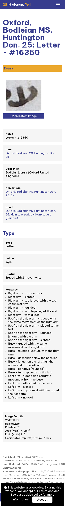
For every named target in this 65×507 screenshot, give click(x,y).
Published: (9, 457)
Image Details (14, 416)
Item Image (13, 188)
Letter (10, 258)
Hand (9, 207)
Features (12, 289)
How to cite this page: (16, 471)
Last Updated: (11, 464)
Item (9, 149)
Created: (8, 460)
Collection (12, 168)
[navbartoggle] (58, 4)
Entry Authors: (12, 467)
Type (9, 242)
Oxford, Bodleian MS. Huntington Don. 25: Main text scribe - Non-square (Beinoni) (31, 214)
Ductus (10, 274)
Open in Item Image (23, 116)
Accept (42, 499)
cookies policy (32, 494)
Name (9, 133)
